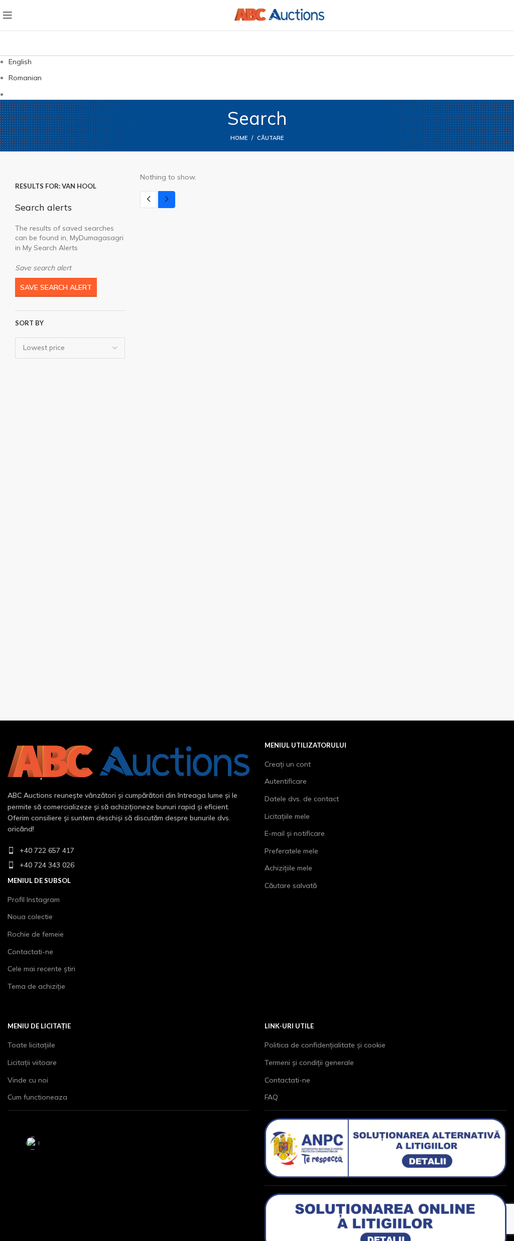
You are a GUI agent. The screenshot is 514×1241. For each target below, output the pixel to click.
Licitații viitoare (32, 1062)
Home (238, 137)
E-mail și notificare (295, 833)
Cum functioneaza (37, 1097)
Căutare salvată (291, 885)
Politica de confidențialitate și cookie (325, 1044)
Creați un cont (288, 764)
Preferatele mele (291, 850)
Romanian (25, 77)
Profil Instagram (34, 899)
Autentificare (286, 781)
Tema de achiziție (36, 986)
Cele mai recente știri (41, 968)
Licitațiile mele (287, 816)
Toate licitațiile (31, 1044)
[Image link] (128, 761)
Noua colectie (30, 916)
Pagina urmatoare (166, 199)
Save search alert (56, 287)
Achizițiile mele (288, 867)
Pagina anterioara (148, 199)
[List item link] (128, 850)
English (20, 61)
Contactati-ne (30, 951)
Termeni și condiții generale (309, 1062)
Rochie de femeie (36, 934)
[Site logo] (80, 14)
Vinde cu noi (28, 1080)
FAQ (271, 1097)
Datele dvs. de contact (302, 798)
